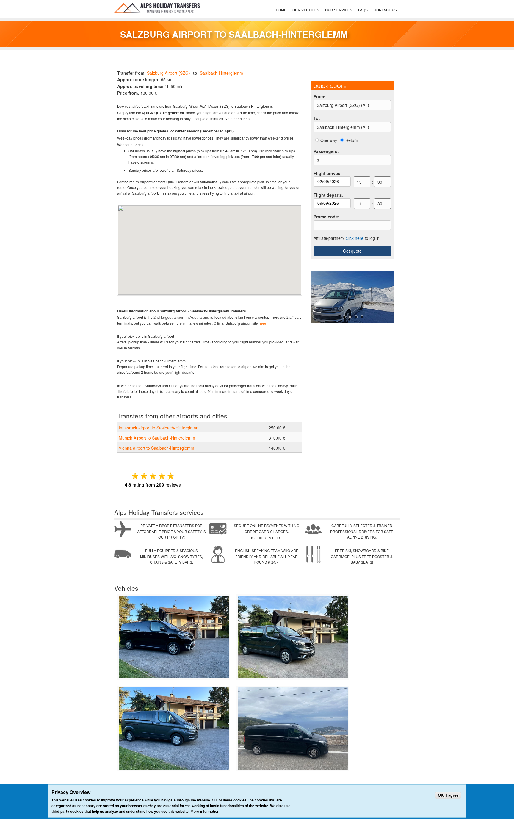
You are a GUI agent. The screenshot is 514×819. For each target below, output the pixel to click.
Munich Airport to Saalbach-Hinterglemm (157, 438)
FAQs (363, 10)
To (317, 118)
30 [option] (379, 182)
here (262, 323)
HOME (281, 10)
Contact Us (385, 10)
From (319, 96)
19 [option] (359, 182)
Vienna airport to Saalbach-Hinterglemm (156, 448)
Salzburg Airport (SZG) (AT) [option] (343, 105)
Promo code (326, 217)
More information (204, 811)
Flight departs (329, 195)
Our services (338, 10)
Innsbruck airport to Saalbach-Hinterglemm (159, 428)
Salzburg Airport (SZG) (168, 73)
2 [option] (318, 160)
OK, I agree (448, 795)
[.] (173, 676)
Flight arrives (328, 173)
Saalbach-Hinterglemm (221, 73)
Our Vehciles (305, 10)
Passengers (326, 151)
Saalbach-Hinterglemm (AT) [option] (343, 127)
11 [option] (359, 204)
